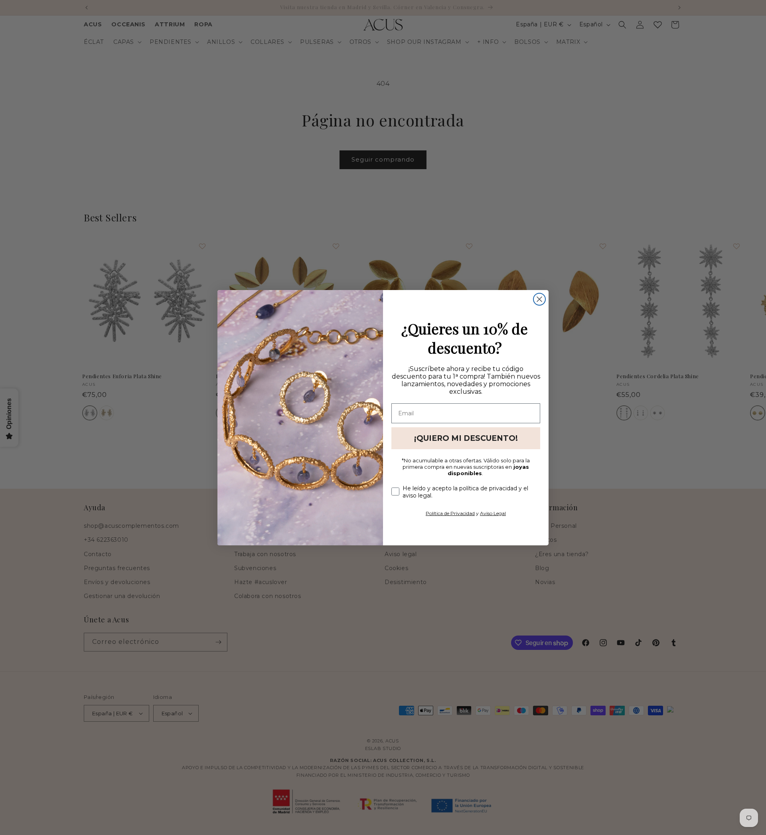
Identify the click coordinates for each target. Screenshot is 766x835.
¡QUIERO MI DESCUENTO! (466, 438)
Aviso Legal (493, 513)
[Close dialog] (539, 299)
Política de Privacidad (450, 513)
